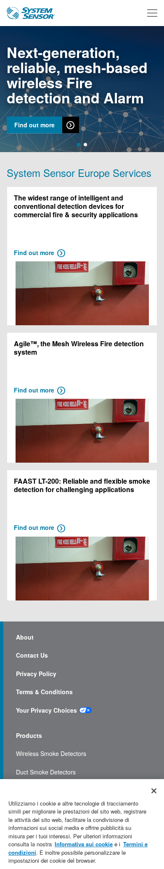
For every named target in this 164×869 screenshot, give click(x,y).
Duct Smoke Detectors (46, 772)
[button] (78, 144)
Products (29, 736)
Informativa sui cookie (84, 844)
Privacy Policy (36, 674)
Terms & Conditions (44, 692)
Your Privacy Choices (46, 710)
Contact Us (32, 655)
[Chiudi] (154, 791)
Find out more (34, 125)
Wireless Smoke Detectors (51, 754)
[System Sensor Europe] (31, 13)
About (25, 637)
